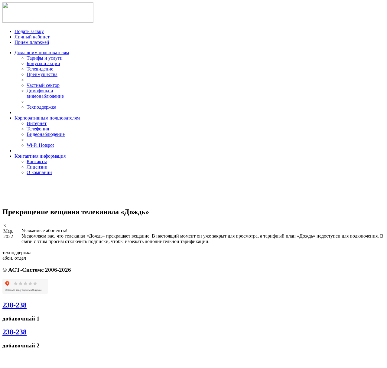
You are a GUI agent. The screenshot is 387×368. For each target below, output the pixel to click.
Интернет (37, 123)
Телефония (38, 128)
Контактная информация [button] (40, 156)
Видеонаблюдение (46, 134)
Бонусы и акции (43, 63)
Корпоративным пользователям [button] (47, 117)
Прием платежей (32, 42)
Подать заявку (29, 31)
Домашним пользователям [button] (42, 52)
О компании (39, 172)
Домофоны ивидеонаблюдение (45, 93)
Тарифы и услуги (45, 58)
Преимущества (42, 74)
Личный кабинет (32, 36)
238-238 (14, 305)
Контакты (37, 161)
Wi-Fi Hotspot (40, 145)
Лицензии (37, 166)
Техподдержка (41, 107)
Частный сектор (43, 85)
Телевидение (40, 68)
